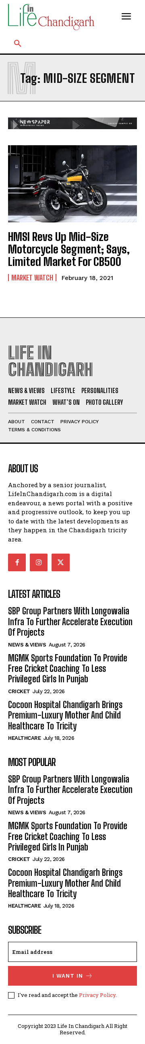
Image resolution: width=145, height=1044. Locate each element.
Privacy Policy (97, 995)
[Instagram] (39, 562)
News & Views (27, 645)
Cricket (19, 691)
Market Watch (32, 277)
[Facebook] (17, 562)
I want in (67, 976)
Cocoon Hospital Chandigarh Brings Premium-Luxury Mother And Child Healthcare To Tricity (65, 715)
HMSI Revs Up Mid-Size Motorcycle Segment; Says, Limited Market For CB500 (69, 249)
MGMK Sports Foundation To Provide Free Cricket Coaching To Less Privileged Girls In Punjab (67, 669)
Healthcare (24, 738)
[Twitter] (60, 562)
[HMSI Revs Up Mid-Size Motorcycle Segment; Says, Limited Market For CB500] (72, 183)
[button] (17, 44)
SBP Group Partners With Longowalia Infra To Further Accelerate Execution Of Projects (70, 621)
